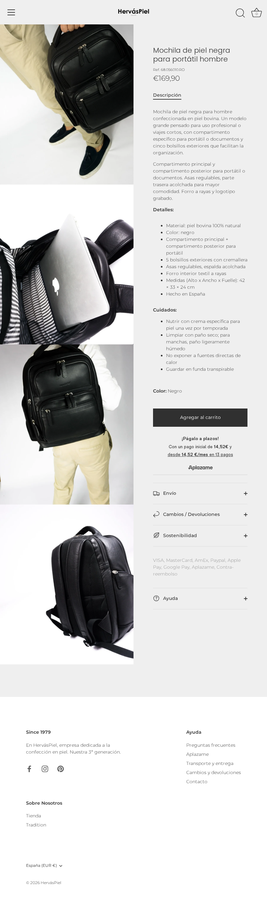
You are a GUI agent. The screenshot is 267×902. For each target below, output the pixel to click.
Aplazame (197, 754)
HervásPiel (51, 882)
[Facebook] (29, 768)
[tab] (170, 95)
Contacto (196, 781)
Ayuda (170, 598)
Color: (159, 391)
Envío (169, 493)
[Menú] (11, 12)
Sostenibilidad (179, 535)
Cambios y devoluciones (213, 772)
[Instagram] (45, 768)
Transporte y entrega (209, 763)
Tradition (36, 825)
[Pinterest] (60, 768)
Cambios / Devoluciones (191, 514)
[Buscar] (240, 13)
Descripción (167, 95)
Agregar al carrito (200, 417)
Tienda (33, 816)
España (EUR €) (41, 865)
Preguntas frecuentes (210, 745)
